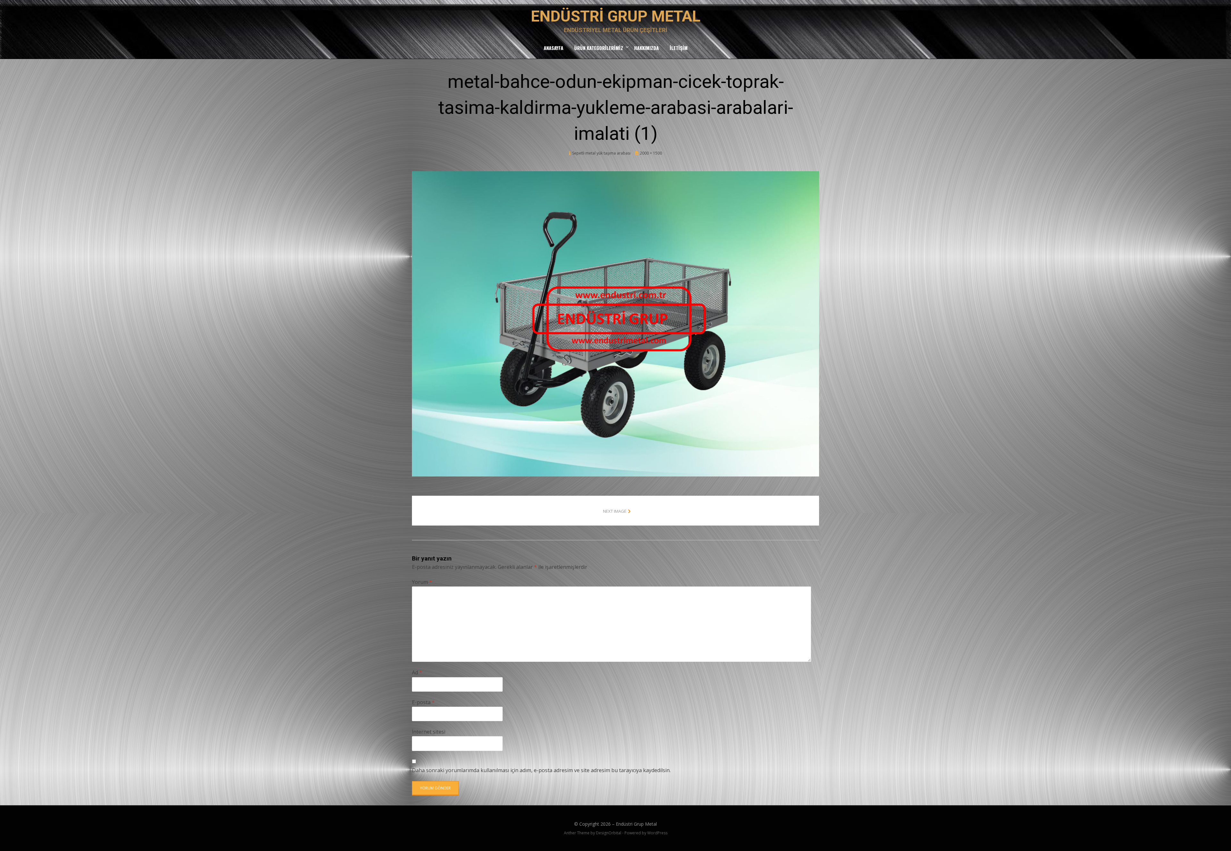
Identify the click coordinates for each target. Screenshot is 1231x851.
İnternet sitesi (428, 731)
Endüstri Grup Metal (615, 16)
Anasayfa (553, 47)
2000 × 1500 (651, 153)
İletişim (679, 47)
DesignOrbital (608, 833)
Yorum (422, 582)
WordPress (657, 833)
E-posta (423, 702)
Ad (417, 672)
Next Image (614, 511)
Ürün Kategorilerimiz (598, 47)
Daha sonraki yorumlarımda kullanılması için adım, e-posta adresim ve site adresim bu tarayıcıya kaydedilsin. (541, 770)
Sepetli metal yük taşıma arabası (601, 153)
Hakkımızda (646, 47)
